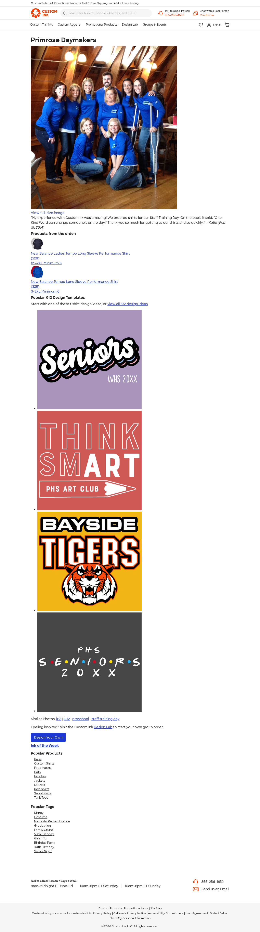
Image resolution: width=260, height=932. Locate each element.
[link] (44, 13)
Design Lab (103, 727)
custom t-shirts (82, 913)
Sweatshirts (42, 793)
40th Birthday (44, 847)
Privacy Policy (102, 913)
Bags (37, 759)
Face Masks (42, 768)
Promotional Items (136, 908)
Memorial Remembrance (52, 821)
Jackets (39, 780)
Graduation (42, 825)
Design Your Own (48, 737)
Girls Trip (40, 838)
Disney (38, 813)
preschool (80, 719)
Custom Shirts (44, 763)
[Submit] (64, 13)
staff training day (105, 719)
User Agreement (196, 913)
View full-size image (48, 213)
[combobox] (106, 13)
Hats (37, 772)
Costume (40, 817)
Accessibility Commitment (166, 913)
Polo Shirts (41, 789)
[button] (214, 15)
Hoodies (40, 776)
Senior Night (43, 851)
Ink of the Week (45, 745)
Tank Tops (41, 797)
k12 (58, 719)
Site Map (156, 908)
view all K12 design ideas (127, 304)
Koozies (39, 785)
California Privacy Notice (129, 913)
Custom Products (110, 908)
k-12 (67, 719)
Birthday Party (44, 843)
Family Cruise (43, 830)
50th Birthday (44, 834)
